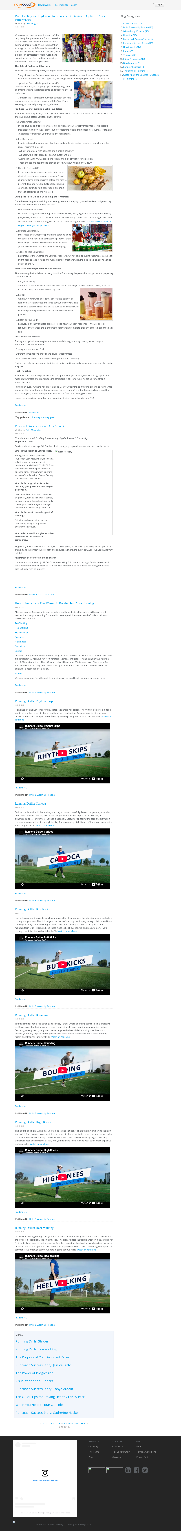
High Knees (20, 641)
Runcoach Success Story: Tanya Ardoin (44, 1389)
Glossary (116, 1457)
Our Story (93, 1446)
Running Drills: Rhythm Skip (34, 701)
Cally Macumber (34, 430)
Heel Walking (21, 627)
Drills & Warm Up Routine (42, 692)
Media (139, 1446)
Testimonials (61, 4)
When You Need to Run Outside (39, 1404)
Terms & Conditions (146, 1451)
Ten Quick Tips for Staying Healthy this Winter (50, 1397)
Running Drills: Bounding (31, 1015)
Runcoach (24, 1513)
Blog (91, 1457)
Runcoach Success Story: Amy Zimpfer (40, 426)
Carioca (18, 650)
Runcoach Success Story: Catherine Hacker (47, 1412)
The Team (94, 1451)
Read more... (21, 405)
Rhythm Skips (21, 632)
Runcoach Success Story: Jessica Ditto (43, 1365)
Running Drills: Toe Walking (36, 1349)
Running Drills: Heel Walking (34, 1227)
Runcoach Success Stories (42, 594)
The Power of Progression (35, 1373)
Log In (159, 4)
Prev (52, 1423)
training (45, 417)
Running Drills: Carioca (30, 803)
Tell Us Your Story (121, 1451)
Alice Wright (32, 23)
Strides (18, 673)
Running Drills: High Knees (33, 1122)
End (83, 1423)
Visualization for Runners (34, 1381)
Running (36, 417)
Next (76, 1423)
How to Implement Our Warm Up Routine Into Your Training (54, 603)
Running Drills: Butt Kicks (32, 909)
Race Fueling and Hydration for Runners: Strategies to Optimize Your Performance (60, 18)
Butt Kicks (20, 646)
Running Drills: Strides (32, 1341)
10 (72, 1423)
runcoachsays (37, 1513)
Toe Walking (21, 623)
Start (45, 1423)
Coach (74, 4)
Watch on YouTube (45, 825)
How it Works (45, 4)
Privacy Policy (143, 1457)
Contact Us (117, 1446)
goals (53, 417)
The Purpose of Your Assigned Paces (42, 1357)
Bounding (20, 637)
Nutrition (34, 412)
